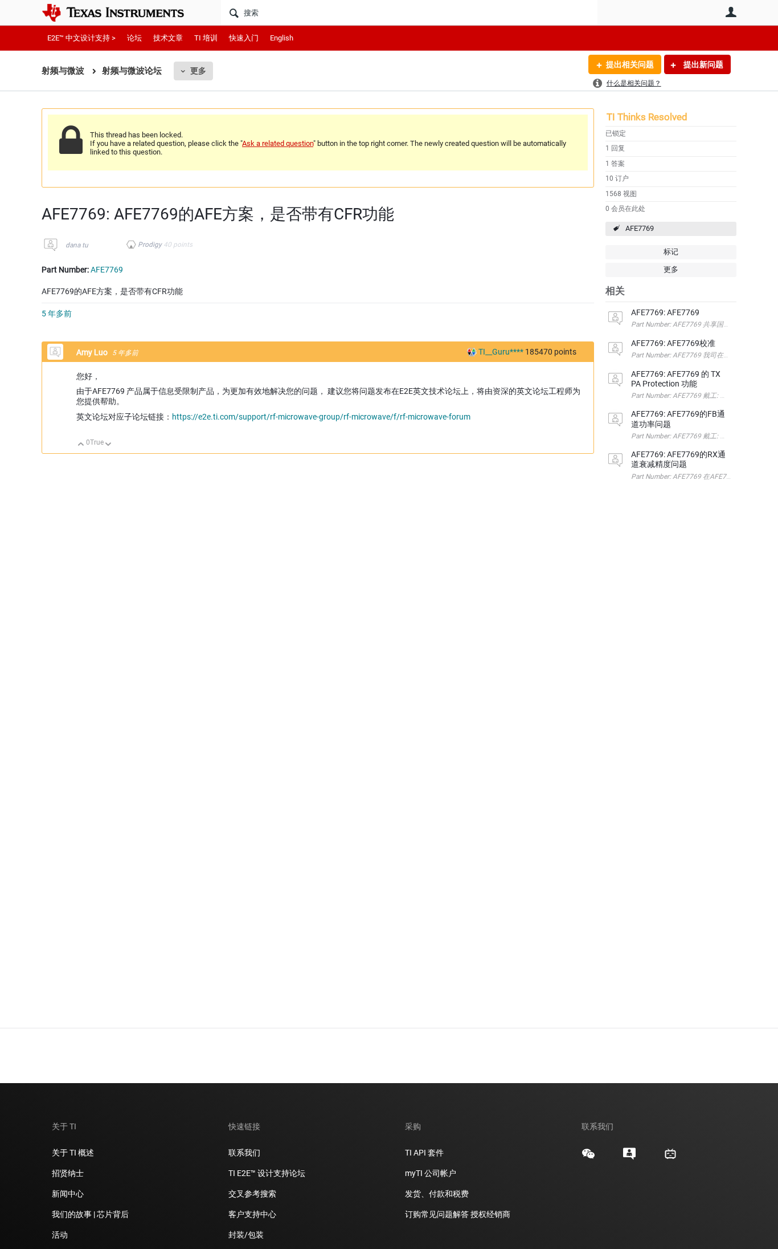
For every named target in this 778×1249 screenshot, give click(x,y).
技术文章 (168, 38)
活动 (60, 1234)
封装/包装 (246, 1234)
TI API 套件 (424, 1152)
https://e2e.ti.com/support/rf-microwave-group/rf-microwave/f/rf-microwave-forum (321, 416)
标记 (671, 251)
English (281, 38)
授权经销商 (490, 1214)
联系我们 (244, 1152)
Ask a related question (277, 143)
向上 (81, 445)
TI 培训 (206, 38)
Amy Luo (92, 352)
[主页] (121, 12)
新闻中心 (68, 1193)
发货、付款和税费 (437, 1193)
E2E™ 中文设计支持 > (81, 38)
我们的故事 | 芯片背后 (90, 1214)
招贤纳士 (68, 1173)
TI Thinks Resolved (647, 117)
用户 (730, 12)
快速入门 (244, 38)
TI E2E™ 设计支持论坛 (266, 1173)
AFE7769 (639, 228)
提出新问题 (702, 64)
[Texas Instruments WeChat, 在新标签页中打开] (588, 1157)
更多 (198, 70)
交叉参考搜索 (252, 1193)
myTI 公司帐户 (430, 1173)
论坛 (134, 38)
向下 (108, 445)
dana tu (76, 245)
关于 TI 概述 (73, 1152)
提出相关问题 (630, 64)
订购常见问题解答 (437, 1214)
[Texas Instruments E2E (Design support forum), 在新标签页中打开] (629, 1157)
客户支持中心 (252, 1214)
